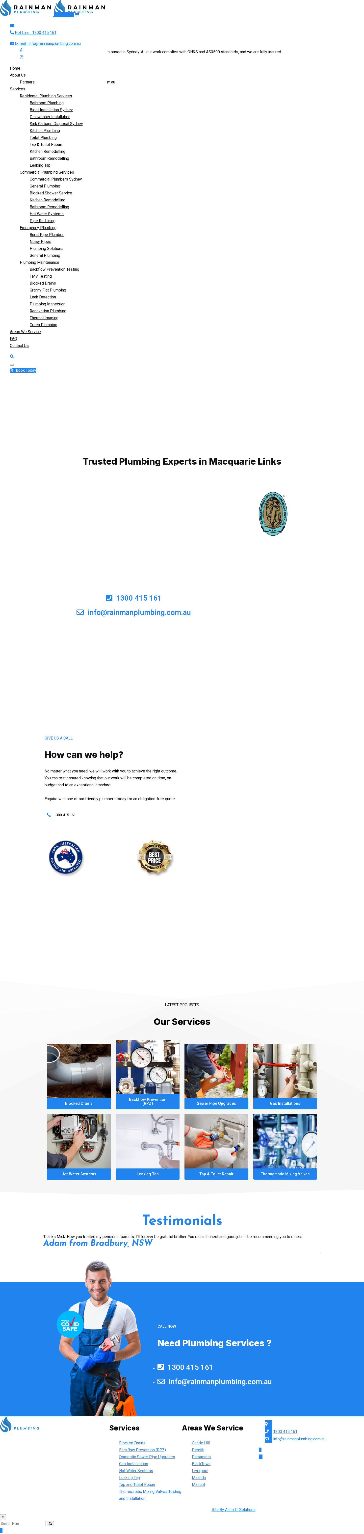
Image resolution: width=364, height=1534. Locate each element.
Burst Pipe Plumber (47, 234)
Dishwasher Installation (50, 116)
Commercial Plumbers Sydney (56, 179)
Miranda (199, 1477)
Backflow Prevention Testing (54, 269)
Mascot (198, 1484)
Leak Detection (43, 297)
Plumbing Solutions (46, 248)
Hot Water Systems (47, 214)
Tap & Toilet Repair (46, 144)
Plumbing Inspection (47, 304)
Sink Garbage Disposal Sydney (56, 123)
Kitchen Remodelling (47, 151)
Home (15, 68)
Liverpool (200, 1470)
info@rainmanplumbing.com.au (48, 43)
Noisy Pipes (40, 241)
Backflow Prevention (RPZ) (142, 1450)
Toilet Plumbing (43, 137)
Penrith (198, 1450)
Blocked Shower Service (51, 193)
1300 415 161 (35, 32)
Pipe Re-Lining (42, 220)
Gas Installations (133, 1463)
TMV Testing (41, 276)
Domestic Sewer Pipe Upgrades (147, 1457)
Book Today (64, 14)
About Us (18, 75)
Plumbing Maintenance (39, 262)
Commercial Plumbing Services (47, 172)
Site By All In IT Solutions (234, 1509)
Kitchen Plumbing (45, 130)
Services (17, 89)
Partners (27, 82)
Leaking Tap (40, 165)
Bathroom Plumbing (47, 103)
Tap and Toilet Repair (137, 1484)
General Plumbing (45, 186)
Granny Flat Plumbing (48, 290)
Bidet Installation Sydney (51, 109)
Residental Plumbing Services (46, 96)
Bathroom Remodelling (49, 158)
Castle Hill (201, 1443)
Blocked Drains (43, 283)
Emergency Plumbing (38, 227)
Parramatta (201, 1457)
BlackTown (201, 1463)
